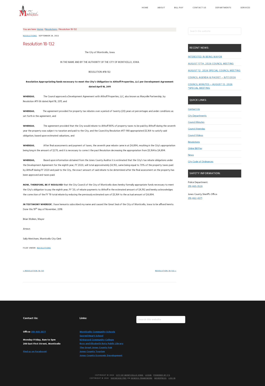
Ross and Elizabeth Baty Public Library (101, 344)
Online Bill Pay (195, 149)
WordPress (160, 378)
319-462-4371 (195, 198)
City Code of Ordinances (200, 162)
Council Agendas (196, 129)
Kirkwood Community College (97, 340)
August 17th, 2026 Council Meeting (211, 64)
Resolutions (30, 35)
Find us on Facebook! (35, 352)
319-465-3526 (195, 186)
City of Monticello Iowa (28, 10)
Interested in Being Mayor (205, 57)
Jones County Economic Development (101, 356)
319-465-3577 (38, 332)
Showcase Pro (119, 378)
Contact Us (194, 109)
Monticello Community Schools (97, 332)
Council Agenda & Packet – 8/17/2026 (212, 78)
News (191, 155)
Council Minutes (196, 122)
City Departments (197, 116)
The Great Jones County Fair (96, 348)
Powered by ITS (162, 375)
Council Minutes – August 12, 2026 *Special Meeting (210, 86)
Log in (172, 378)
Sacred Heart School (91, 336)
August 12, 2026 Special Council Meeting (214, 71)
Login (148, 375)
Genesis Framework (141, 378)
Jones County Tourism (92, 352)
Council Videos (195, 136)
